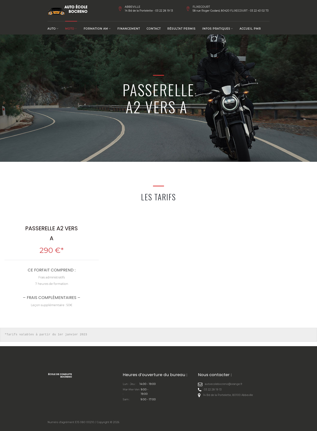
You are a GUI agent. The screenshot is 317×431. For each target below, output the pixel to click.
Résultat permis (181, 28)
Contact (154, 28)
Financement (128, 28)
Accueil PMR (250, 28)
